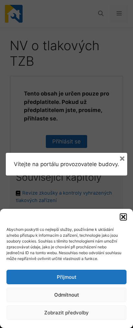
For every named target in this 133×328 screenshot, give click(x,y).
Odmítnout (66, 295)
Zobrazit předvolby (66, 313)
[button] (123, 217)
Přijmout (67, 277)
